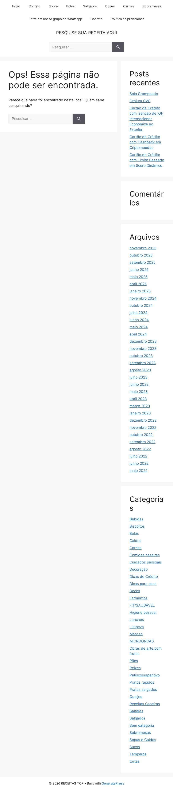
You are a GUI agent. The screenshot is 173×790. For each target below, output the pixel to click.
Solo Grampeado (144, 94)
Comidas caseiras (145, 555)
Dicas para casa (143, 584)
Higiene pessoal (143, 612)
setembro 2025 (142, 262)
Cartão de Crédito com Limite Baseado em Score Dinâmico (147, 160)
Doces (110, 6)
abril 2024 (138, 334)
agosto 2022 (140, 449)
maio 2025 (138, 277)
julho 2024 (138, 313)
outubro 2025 (141, 255)
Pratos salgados (143, 689)
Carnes (128, 6)
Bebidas (136, 519)
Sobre (53, 6)
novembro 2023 (143, 348)
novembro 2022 (143, 427)
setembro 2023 (143, 363)
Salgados (90, 6)
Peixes (135, 668)
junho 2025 (139, 269)
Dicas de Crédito (144, 576)
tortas (135, 761)
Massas (136, 634)
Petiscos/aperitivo (145, 675)
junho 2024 (139, 320)
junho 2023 (139, 384)
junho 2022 (139, 463)
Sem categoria (142, 725)
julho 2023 (138, 377)
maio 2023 (139, 392)
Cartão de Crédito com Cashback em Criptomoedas (145, 142)
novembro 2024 (143, 298)
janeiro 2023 (140, 413)
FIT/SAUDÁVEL (142, 605)
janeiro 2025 (140, 291)
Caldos (135, 541)
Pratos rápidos (142, 682)
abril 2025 (138, 284)
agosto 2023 (140, 370)
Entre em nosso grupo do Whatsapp (55, 19)
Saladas (136, 711)
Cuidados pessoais (146, 562)
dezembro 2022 (143, 420)
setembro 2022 (142, 442)
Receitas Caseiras (145, 704)
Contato (34, 6)
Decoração (139, 569)
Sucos (135, 747)
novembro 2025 (143, 248)
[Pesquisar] (118, 47)
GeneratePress (113, 783)
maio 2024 (139, 327)
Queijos (136, 697)
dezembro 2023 (143, 341)
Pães (134, 661)
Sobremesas (151, 6)
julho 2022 (138, 456)
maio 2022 (138, 470)
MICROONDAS (142, 641)
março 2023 (140, 406)
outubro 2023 (141, 356)
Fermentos (138, 598)
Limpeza (137, 627)
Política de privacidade (128, 19)
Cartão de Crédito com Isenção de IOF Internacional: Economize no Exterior (146, 119)
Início (16, 6)
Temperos (138, 754)
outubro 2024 (141, 305)
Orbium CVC (140, 101)
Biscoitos (137, 526)
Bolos (70, 6)
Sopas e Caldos (143, 740)
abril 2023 (138, 399)
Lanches (137, 620)
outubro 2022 (141, 435)
